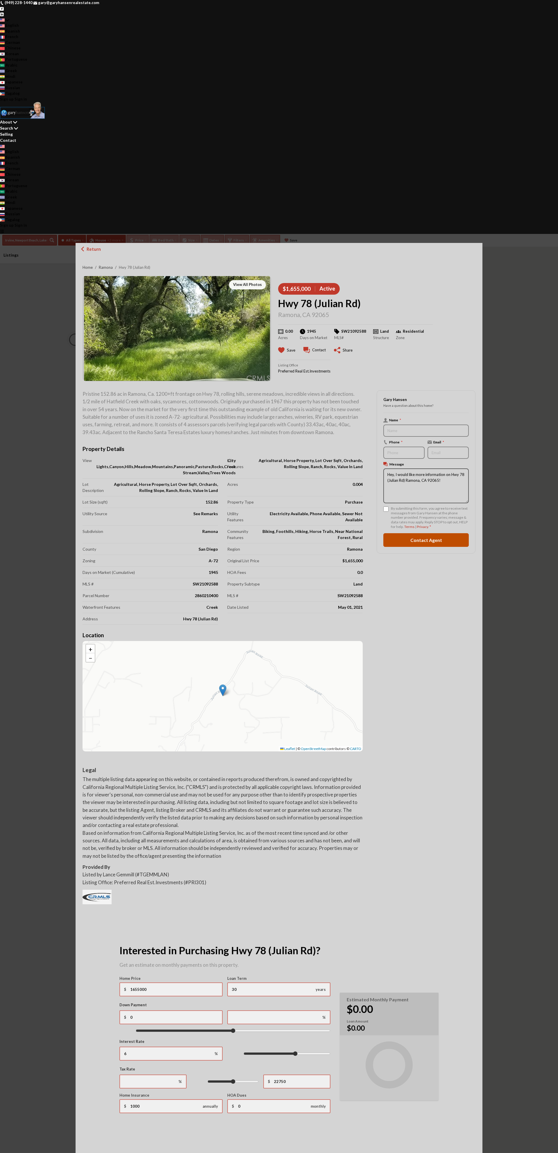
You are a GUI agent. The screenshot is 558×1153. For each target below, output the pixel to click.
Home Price (130, 978)
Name (395, 420)
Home (88, 267)
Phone (396, 442)
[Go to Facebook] (2, 8)
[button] (222, 690)
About (6, 121)
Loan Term (236, 978)
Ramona (106, 267)
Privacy (422, 526)
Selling (6, 134)
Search (6, 128)
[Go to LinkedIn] (2, 14)
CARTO (355, 748)
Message (396, 464)
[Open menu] (2, 231)
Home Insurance (134, 1095)
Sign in (21, 99)
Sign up (7, 99)
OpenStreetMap (313, 748)
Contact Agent (426, 540)
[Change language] (4, 20)
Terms (409, 526)
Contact (8, 140)
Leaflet (289, 748)
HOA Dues (236, 1095)
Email (438, 442)
